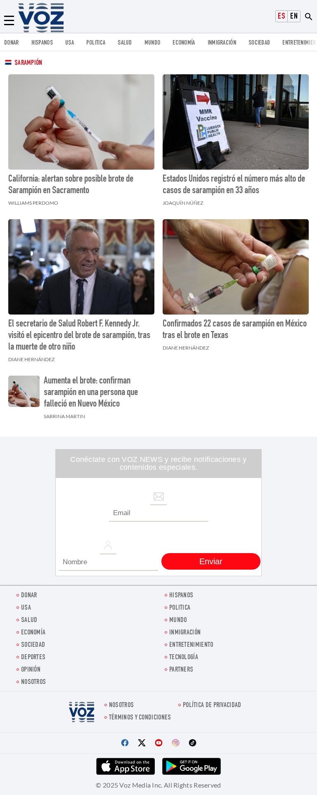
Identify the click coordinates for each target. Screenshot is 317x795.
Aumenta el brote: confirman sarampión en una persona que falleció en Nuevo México (91, 392)
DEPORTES (33, 657)
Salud (125, 43)
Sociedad (259, 43)
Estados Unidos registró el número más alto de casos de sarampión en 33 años (234, 185)
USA (69, 43)
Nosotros (33, 682)
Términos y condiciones (140, 718)
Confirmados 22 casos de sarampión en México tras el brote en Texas (235, 330)
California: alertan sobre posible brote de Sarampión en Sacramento (70, 185)
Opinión (30, 670)
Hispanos (42, 43)
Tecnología (183, 657)
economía (184, 43)
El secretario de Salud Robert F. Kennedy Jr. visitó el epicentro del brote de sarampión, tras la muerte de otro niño (79, 336)
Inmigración (222, 43)
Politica (95, 43)
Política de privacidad (212, 705)
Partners (181, 670)
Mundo (152, 43)
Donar (11, 43)
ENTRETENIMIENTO (191, 645)
